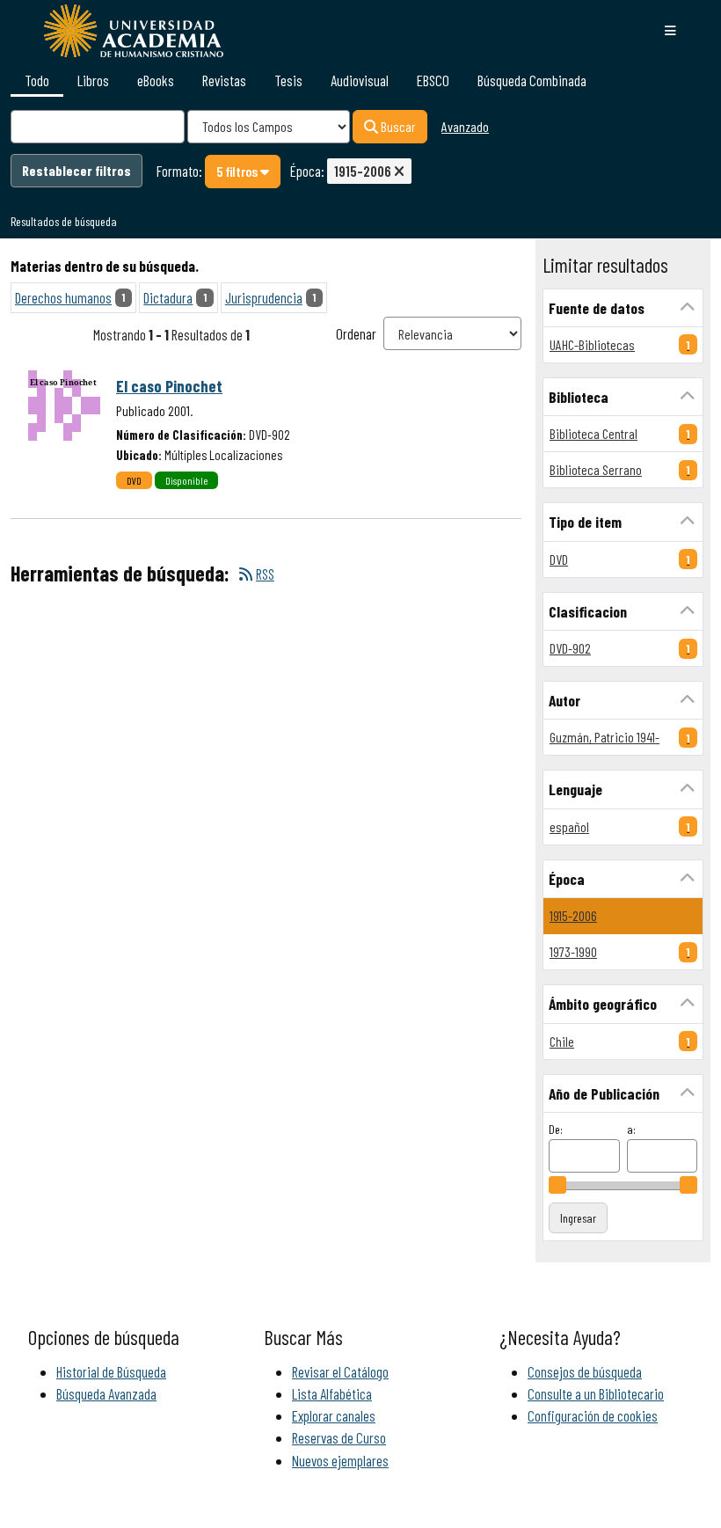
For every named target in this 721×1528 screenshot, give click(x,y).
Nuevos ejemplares (340, 1460)
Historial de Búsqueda (111, 1371)
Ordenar (356, 333)
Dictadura (168, 297)
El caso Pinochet (169, 386)
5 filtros (238, 171)
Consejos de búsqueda (585, 1371)
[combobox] (98, 126)
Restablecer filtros (76, 170)
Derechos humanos (63, 297)
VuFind (46, 29)
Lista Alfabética (332, 1393)
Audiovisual (360, 80)
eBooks (155, 80)
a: (631, 1129)
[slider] (557, 1185)
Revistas (224, 80)
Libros (93, 80)
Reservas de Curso (339, 1437)
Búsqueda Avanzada (106, 1393)
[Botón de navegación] (670, 30)
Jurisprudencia (263, 297)
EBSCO (433, 80)
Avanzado (465, 126)
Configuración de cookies (593, 1415)
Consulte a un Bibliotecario (596, 1393)
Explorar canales (333, 1415)
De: (556, 1129)
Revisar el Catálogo (340, 1371)
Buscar (397, 126)
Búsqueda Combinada (531, 80)
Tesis (288, 80)
